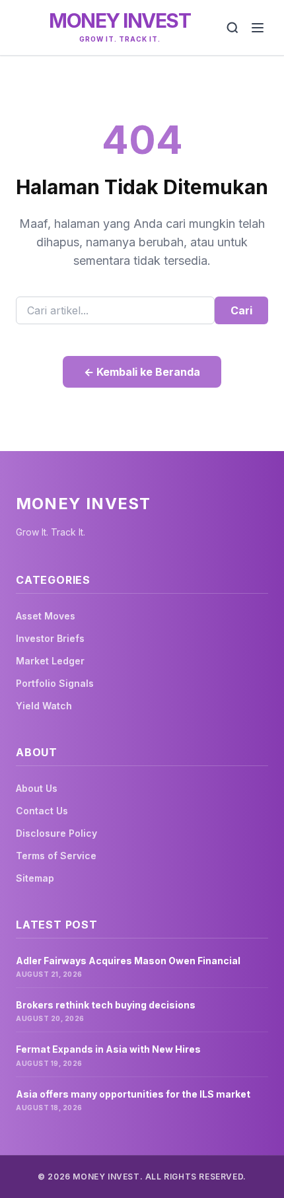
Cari (241, 310)
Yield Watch (44, 705)
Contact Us (42, 810)
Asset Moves (45, 615)
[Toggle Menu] (257, 27)
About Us (36, 788)
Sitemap (35, 878)
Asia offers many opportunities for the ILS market (133, 1094)
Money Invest (119, 20)
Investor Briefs (50, 638)
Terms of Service (56, 855)
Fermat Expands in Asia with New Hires (108, 1049)
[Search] (232, 27)
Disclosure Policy (56, 833)
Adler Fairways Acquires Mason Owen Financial (128, 960)
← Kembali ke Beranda (142, 371)
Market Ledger (50, 660)
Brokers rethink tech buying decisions (105, 1004)
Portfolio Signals (55, 683)
